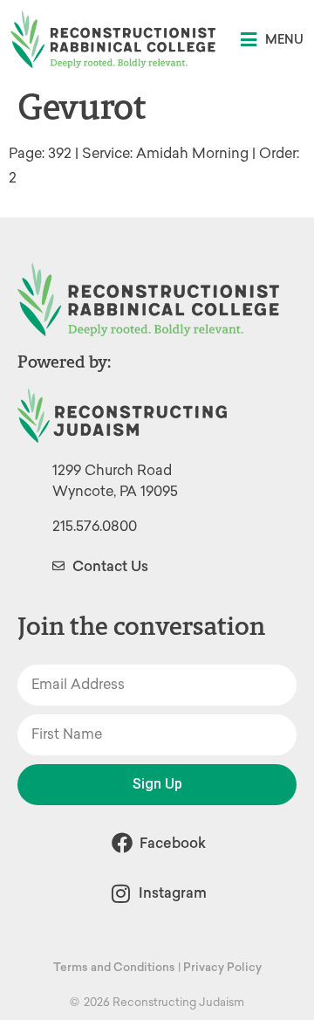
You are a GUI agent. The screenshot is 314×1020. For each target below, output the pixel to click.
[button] (272, 39)
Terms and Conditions (114, 967)
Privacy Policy (222, 967)
